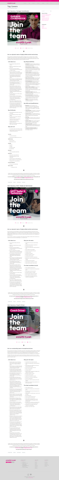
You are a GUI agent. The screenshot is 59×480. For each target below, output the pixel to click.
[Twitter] (49, 0)
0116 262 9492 (18, 177)
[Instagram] (51, 0)
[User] (12, 462)
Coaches (25, 3)
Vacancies (23, 182)
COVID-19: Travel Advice (45, 20)
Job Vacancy (19, 182)
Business (43, 25)
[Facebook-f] (48, 0)
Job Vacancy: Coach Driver (16, 305)
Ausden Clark (10, 182)
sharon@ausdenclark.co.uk (28, 177)
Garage (43, 3)
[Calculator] (13, 462)
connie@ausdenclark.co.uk (27, 447)
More (47, 3)
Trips (29, 3)
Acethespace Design (30, 477)
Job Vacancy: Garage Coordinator (18, 11)
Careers (14, 182)
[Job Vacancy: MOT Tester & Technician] (23, 203)
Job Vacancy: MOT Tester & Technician (19, 186)
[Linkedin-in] (10, 462)
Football (33, 3)
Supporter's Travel (44, 28)
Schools (38, 3)
